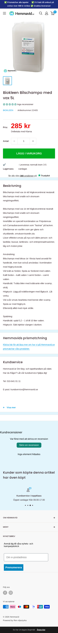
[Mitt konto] (46, 13)
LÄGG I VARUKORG (29, 153)
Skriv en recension (29, 445)
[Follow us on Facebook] (5, 593)
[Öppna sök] (40, 13)
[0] (52, 13)
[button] (10, 104)
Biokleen (8, 110)
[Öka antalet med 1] (33, 141)
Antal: (6, 141)
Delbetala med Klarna (21, 131)
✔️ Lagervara (8, 166)
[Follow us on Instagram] (11, 593)
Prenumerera (13, 567)
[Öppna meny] (4, 13)
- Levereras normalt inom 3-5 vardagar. (32, 166)
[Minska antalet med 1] (14, 141)
